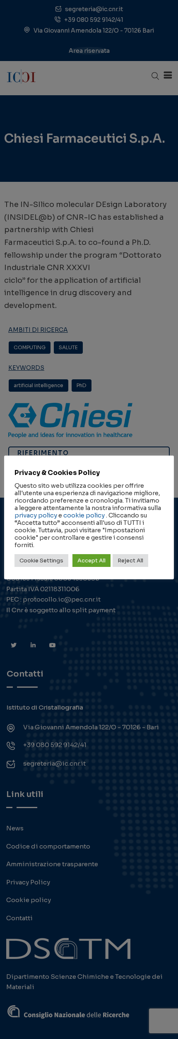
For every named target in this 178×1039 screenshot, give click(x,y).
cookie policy (84, 515)
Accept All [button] (91, 560)
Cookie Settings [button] (41, 560)
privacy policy (35, 515)
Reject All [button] (130, 560)
